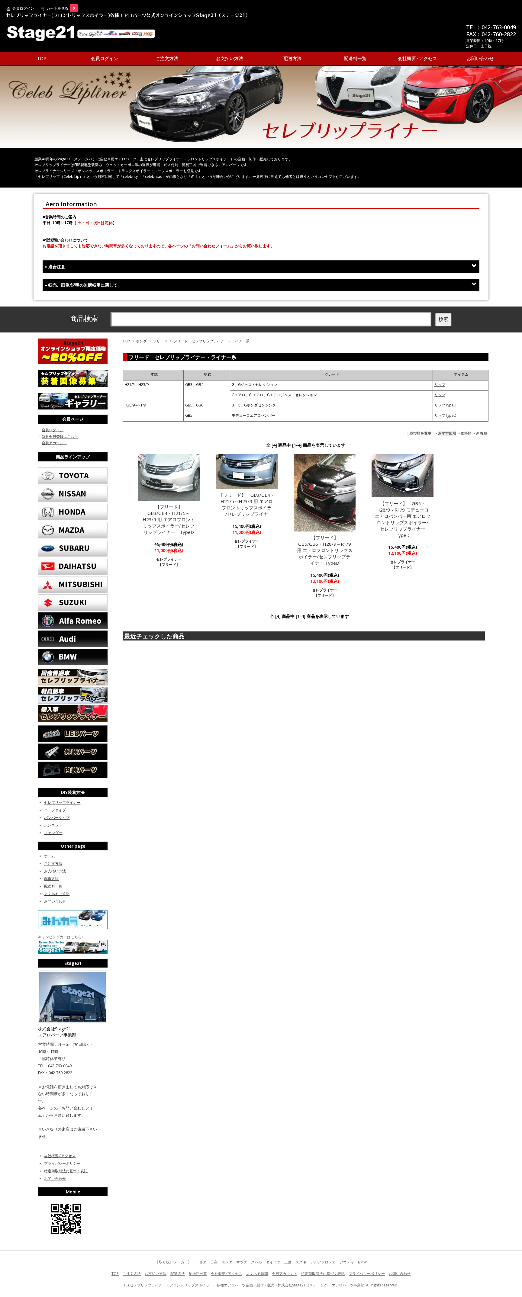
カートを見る (61, 8)
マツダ (241, 1262)
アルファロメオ (323, 1262)
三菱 (288, 1262)
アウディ (347, 1262)
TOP (42, 58)
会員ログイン (23, 8)
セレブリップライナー (62, 802)
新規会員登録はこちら (60, 436)
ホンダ (141, 341)
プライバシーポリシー (62, 1163)
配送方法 (292, 58)
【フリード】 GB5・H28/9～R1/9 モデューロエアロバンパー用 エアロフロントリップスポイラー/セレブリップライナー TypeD (402, 519)
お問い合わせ (480, 58)
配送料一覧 (355, 58)
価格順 (466, 433)
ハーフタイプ (55, 810)
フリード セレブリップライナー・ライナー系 (211, 341)
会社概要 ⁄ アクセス (417, 58)
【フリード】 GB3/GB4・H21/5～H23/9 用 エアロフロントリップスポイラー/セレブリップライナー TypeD (169, 519)
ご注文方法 (167, 58)
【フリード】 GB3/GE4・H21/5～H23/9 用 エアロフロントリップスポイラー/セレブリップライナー (247, 504)
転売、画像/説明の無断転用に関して (81, 285)
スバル (256, 1262)
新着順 (481, 433)
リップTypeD (445, 405)
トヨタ (200, 1262)
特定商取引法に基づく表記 (66, 1170)
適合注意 (55, 266)
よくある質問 (257, 1273)
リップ (439, 384)
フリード (160, 341)
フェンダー (53, 832)
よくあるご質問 (56, 893)
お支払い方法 (229, 58)
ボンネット (53, 825)
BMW (362, 1262)
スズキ (300, 1262)
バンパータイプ (56, 817)
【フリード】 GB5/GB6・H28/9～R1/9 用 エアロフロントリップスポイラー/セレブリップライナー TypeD (325, 550)
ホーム (49, 856)
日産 (214, 1262)
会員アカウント (54, 442)
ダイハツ (273, 1262)
